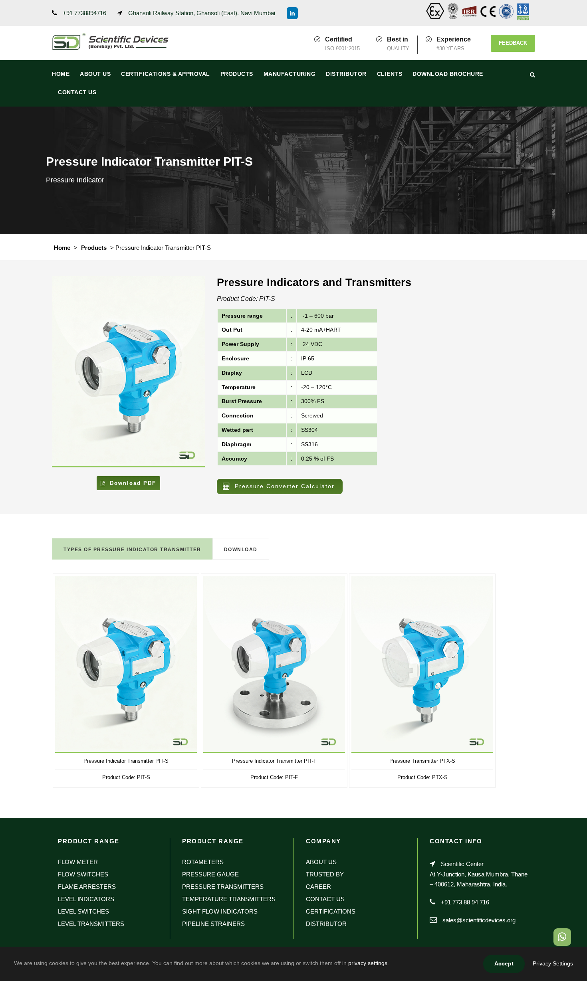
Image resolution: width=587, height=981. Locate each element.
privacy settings (367, 963)
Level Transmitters (91, 923)
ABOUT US (95, 74)
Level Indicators (86, 899)
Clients (390, 74)
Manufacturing (290, 74)
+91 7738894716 (84, 13)
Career (318, 886)
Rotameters (203, 861)
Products (236, 74)
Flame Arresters (87, 886)
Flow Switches (83, 874)
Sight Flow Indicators (220, 911)
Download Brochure (447, 74)
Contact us (77, 92)
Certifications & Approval (165, 74)
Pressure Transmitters (223, 886)
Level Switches (83, 911)
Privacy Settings (553, 963)
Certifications (330, 911)
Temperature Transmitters (229, 899)
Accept (504, 963)
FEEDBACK (513, 43)
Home (60, 74)
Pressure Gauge (210, 874)
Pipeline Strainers (213, 923)
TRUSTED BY (325, 874)
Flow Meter (78, 861)
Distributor (346, 74)
